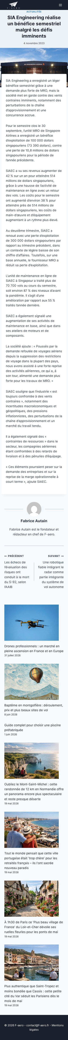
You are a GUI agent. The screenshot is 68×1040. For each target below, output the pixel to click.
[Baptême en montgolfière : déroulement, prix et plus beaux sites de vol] (34, 682)
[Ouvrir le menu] (60, 5)
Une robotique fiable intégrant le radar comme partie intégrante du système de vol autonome (51, 572)
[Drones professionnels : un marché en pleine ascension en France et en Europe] (34, 623)
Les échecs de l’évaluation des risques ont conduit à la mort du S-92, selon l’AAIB (16, 572)
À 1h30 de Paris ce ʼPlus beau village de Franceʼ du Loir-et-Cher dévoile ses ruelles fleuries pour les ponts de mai (33, 927)
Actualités (34, 11)
